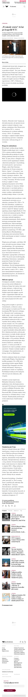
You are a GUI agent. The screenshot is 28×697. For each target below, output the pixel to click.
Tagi (21, 510)
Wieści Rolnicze (17, 665)
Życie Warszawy (18, 667)
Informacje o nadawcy (19, 652)
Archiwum (4, 662)
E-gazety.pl (16, 659)
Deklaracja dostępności (19, 654)
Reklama (4, 658)
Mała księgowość (18, 662)
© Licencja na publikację (8, 500)
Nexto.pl (16, 661)
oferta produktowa (6, 676)
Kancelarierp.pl (17, 664)
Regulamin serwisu (18, 651)
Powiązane (4, 510)
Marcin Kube (5, 62)
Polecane (10, 510)
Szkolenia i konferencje (7, 671)
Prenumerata (5, 661)
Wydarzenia (13, 6)
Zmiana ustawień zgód (19, 649)
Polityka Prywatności (19, 648)
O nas (3, 648)
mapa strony (5, 674)
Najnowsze (16, 510)
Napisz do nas (5, 651)
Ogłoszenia (4, 659)
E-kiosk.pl (16, 658)
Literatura (4, 23)
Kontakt (4, 649)
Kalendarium (17, 674)
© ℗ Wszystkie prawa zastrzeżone (10, 501)
